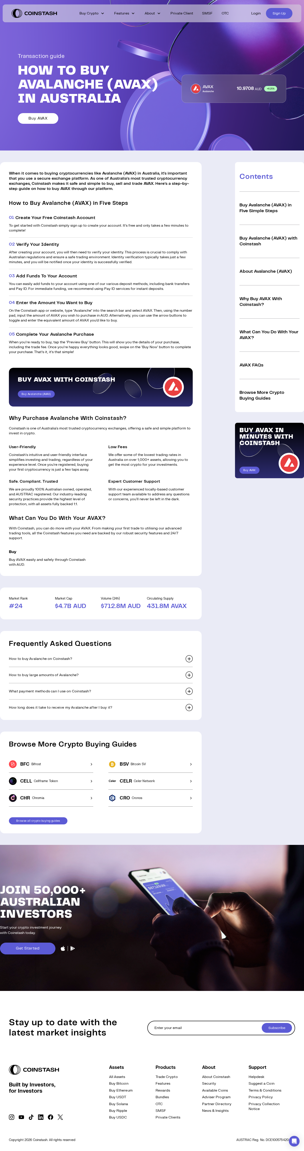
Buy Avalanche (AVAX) (36, 394)
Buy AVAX (38, 118)
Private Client (181, 13)
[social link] (11, 1117)
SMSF (207, 13)
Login (256, 13)
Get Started (28, 948)
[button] (101, 658)
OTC (225, 13)
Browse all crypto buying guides (38, 821)
